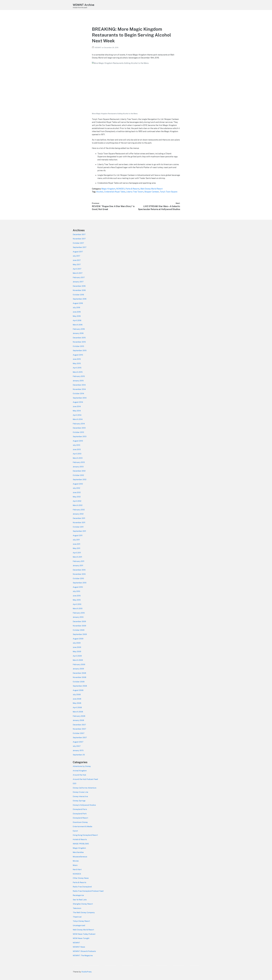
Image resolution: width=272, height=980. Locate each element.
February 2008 (79, 716)
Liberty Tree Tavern (134, 192)
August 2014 (78, 402)
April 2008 (77, 707)
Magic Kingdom (108, 189)
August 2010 (78, 587)
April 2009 (77, 656)
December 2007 (79, 725)
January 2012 (78, 514)
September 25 (79, 755)
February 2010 (79, 613)
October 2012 (78, 475)
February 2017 (79, 277)
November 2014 (79, 389)
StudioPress (86, 972)
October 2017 (78, 243)
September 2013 (79, 436)
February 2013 (79, 462)
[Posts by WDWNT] (93, 47)
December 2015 (79, 338)
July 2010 (76, 591)
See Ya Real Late (80, 900)
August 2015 (78, 355)
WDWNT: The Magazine (83, 955)
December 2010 (79, 570)
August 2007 (78, 742)
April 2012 (77, 501)
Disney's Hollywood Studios (84, 805)
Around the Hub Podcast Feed (85, 779)
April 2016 (77, 320)
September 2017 (79, 247)
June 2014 (77, 406)
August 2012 (78, 484)
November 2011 (79, 522)
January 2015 (78, 381)
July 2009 (77, 643)
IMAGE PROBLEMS (81, 844)
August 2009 (78, 639)
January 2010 (78, 617)
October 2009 (78, 630)
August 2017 (78, 252)
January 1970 (78, 750)
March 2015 (78, 372)
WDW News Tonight (81, 938)
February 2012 (79, 510)
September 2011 (79, 531)
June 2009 (77, 647)
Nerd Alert (77, 869)
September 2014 (79, 398)
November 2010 (79, 574)
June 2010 (77, 596)
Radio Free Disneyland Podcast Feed (88, 891)
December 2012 (79, 471)
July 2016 (76, 307)
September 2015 (79, 350)
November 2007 (79, 729)
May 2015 (77, 363)
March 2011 (77, 557)
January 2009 (78, 669)
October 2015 (78, 346)
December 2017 (79, 234)
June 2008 (77, 699)
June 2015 (77, 359)
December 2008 (79, 673)
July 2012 (76, 488)
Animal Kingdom (80, 771)
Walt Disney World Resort (151, 189)
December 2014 (79, 385)
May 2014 (77, 411)
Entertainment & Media (82, 826)
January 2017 (78, 282)
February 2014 (79, 424)
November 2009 (79, 626)
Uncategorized (79, 925)
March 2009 (78, 660)
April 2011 (77, 553)
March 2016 (77, 325)
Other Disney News (81, 878)
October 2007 (78, 733)
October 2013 (78, 432)
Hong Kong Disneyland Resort (85, 835)
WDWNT (98, 47)
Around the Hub (79, 775)
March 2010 (77, 608)
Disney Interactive (80, 796)
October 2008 (78, 682)
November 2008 (79, 677)
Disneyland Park (80, 814)
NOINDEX (120, 189)
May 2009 (77, 651)
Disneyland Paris (80, 809)
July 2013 (76, 445)
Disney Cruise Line (80, 792)
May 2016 (77, 316)
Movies (76, 861)
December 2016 (79, 286)
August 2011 (77, 535)
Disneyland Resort (80, 818)
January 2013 (78, 467)
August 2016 (78, 303)
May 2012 (77, 497)
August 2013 (78, 441)
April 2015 (77, 368)
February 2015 (79, 376)
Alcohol (99, 192)
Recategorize (78, 895)
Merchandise (78, 852)
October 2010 (78, 578)
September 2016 (79, 299)
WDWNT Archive (83, 4)
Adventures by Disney (82, 766)
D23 (74, 783)
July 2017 (76, 256)
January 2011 (78, 565)
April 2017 (77, 269)
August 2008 (78, 690)
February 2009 (79, 664)
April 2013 (77, 454)
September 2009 (80, 634)
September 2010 (79, 583)
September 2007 (80, 737)
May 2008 (77, 703)
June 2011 (76, 544)
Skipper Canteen (151, 192)
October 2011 (78, 527)
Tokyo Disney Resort (81, 921)
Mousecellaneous (80, 857)
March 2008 (78, 712)
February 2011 (78, 561)
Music (75, 865)
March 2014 (78, 419)
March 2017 (77, 273)
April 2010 (77, 604)
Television (77, 908)
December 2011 (79, 518)
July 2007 (77, 746)
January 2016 (78, 333)
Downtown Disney (80, 822)
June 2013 (77, 449)
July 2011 (76, 540)
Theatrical (77, 917)
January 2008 (78, 720)
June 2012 (77, 492)
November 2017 (79, 239)
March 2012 (77, 505)
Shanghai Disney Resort (83, 904)
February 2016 (79, 329)
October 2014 (78, 393)
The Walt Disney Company (84, 912)
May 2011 (76, 548)
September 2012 (79, 479)
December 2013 (79, 428)
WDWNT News (79, 947)
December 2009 (79, 621)
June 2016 (77, 312)
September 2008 (80, 686)
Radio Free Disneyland (82, 887)
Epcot (75, 831)
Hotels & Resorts (80, 839)
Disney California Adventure (84, 788)
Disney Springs (79, 801)
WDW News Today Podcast (84, 934)
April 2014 (77, 415)
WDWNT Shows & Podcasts (84, 951)
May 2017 (77, 264)
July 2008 (77, 694)
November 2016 (79, 290)
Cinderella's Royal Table (114, 192)
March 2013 (77, 458)
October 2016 (78, 295)
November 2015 (79, 342)
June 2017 (77, 260)
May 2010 (77, 600)
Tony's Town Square (168, 192)
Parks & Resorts (132, 189)
